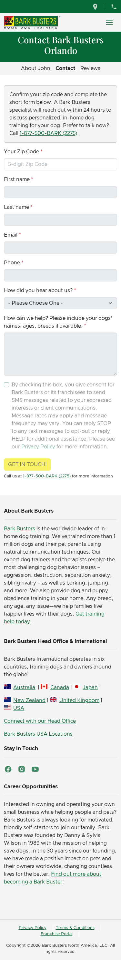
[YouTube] (35, 769)
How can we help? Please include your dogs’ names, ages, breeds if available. (58, 322)
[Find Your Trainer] (96, 6)
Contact (65, 68)
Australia (24, 687)
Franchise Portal (57, 934)
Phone (12, 262)
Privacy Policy (38, 446)
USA (18, 708)
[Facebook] (8, 769)
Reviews (90, 68)
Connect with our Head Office (40, 721)
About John (35, 68)
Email (10, 235)
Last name (16, 207)
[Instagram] (21, 769)
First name (17, 179)
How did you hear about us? (38, 290)
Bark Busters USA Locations (38, 734)
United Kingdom (79, 700)
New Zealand (29, 700)
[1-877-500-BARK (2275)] (114, 6)
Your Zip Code (21, 151)
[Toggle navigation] (109, 22)
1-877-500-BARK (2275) (48, 133)
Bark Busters (19, 528)
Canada (59, 687)
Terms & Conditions (75, 928)
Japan (90, 687)
